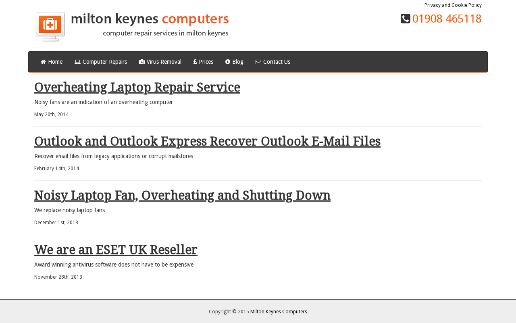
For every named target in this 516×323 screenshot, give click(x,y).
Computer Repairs (105, 61)
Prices (206, 61)
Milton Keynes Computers (278, 312)
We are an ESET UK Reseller (116, 250)
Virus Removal (164, 61)
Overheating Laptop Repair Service (137, 87)
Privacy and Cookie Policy (453, 5)
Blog (237, 61)
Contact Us (276, 61)
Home (55, 61)
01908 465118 (447, 18)
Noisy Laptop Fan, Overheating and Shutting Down (182, 195)
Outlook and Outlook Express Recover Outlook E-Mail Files (207, 141)
